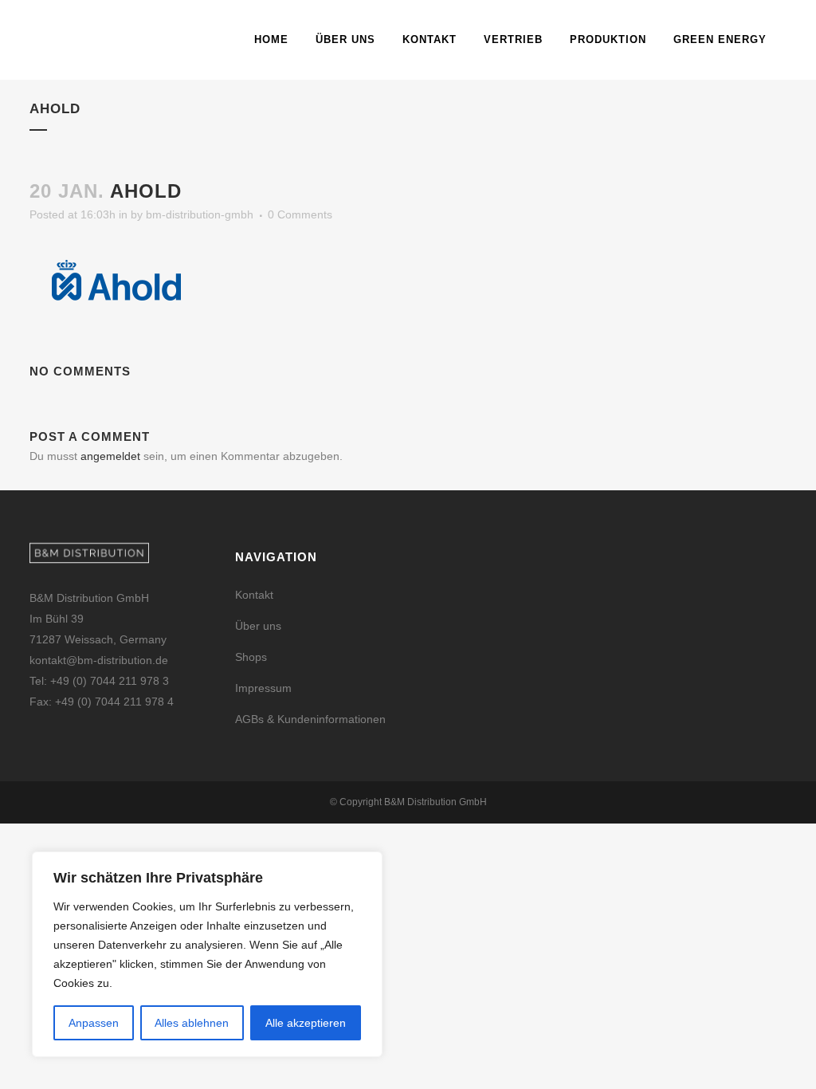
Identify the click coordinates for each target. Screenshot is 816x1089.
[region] (207, 954)
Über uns (258, 625)
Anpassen (94, 1022)
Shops (251, 657)
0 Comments (300, 214)
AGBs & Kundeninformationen (310, 719)
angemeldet (110, 456)
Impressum (263, 688)
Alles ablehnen (192, 1022)
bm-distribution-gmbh (199, 214)
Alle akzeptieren (305, 1022)
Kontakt (254, 594)
